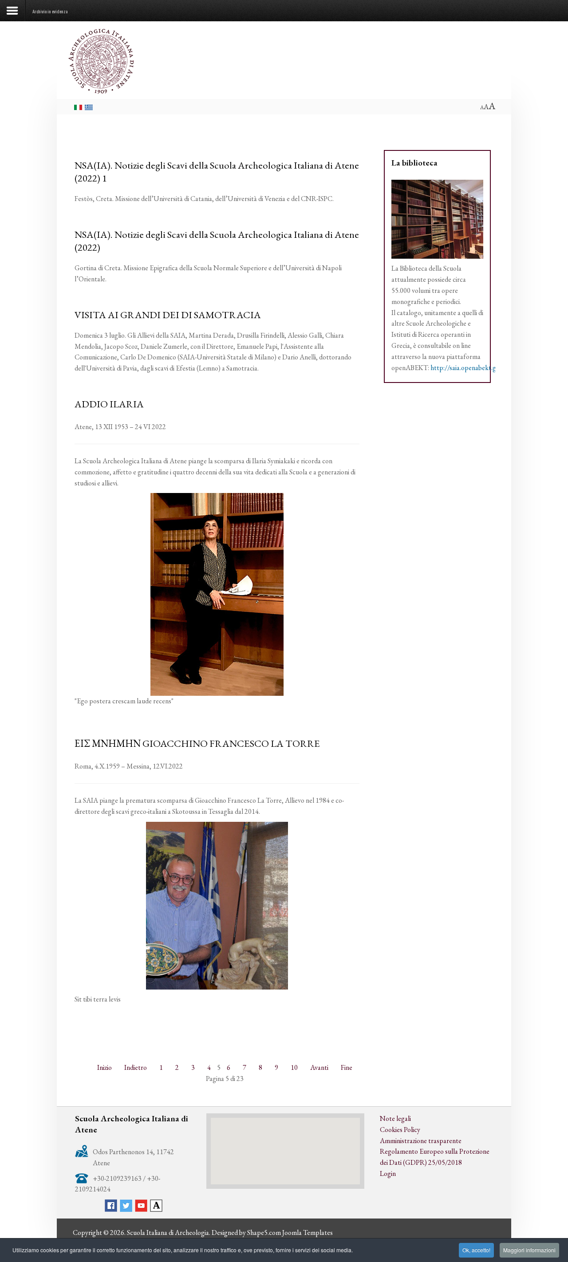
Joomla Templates (307, 1232)
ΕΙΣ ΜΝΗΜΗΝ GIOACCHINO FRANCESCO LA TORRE (197, 743)
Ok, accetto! (476, 1250)
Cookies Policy (400, 1129)
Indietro (135, 1067)
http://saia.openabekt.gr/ (465, 367)
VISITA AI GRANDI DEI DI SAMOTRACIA (168, 314)
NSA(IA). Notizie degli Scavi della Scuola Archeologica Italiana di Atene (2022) (217, 241)
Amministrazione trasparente (421, 1140)
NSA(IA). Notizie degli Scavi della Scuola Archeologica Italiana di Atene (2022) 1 (217, 171)
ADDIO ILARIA (109, 403)
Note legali (395, 1118)
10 (294, 1067)
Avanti (319, 1067)
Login (388, 1173)
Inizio (104, 1067)
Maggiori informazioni (529, 1250)
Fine (346, 1067)
